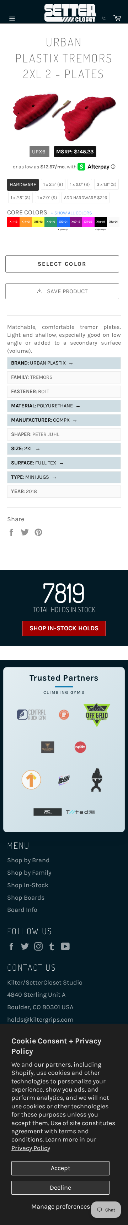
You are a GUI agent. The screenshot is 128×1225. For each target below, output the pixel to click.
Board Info (22, 910)
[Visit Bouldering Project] (64, 715)
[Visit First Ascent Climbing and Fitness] (31, 780)
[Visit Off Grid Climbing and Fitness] (97, 715)
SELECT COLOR (62, 263)
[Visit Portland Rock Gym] (97, 780)
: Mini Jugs (34, 477)
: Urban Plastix (42, 363)
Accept (60, 1168)
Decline (60, 1187)
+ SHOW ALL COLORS (71, 212)
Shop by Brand (28, 860)
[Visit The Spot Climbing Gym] (80, 747)
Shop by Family (29, 872)
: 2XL (26, 449)
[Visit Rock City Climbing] (48, 812)
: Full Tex (37, 463)
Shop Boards (25, 897)
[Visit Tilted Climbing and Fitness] (80, 812)
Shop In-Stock (27, 885)
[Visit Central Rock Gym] (31, 715)
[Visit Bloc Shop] (64, 780)
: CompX (44, 420)
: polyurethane (46, 406)
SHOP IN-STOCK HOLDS (64, 628)
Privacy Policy (30, 1148)
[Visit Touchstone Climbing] (48, 747)
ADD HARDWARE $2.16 (85, 197)
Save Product (66, 291)
